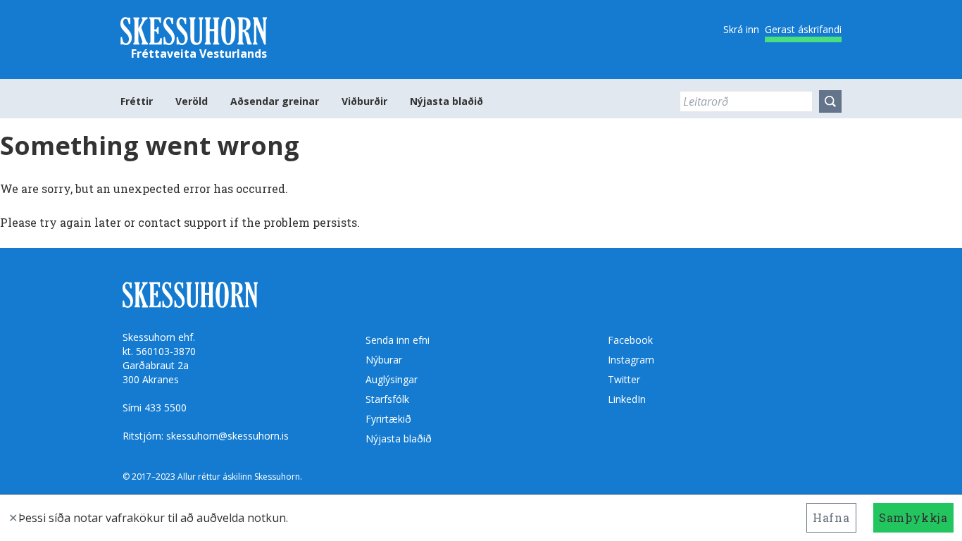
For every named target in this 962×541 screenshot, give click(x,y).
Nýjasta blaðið (446, 101)
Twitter (624, 379)
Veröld (191, 101)
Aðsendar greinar (274, 101)
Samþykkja (913, 517)
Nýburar (384, 359)
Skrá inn (741, 29)
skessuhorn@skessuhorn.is (227, 435)
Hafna (831, 517)
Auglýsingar (392, 379)
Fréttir (136, 101)
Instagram (631, 359)
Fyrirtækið (388, 418)
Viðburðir (364, 101)
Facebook (630, 340)
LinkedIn (627, 399)
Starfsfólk (387, 399)
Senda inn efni (398, 340)
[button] (830, 101)
